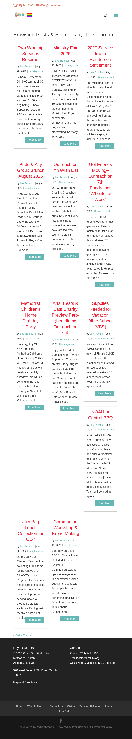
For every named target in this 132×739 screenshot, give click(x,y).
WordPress (79, 727)
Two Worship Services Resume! (30, 53)
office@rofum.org (88, 658)
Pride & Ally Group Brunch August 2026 (30, 170)
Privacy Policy (103, 727)
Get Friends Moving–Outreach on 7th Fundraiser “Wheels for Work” (100, 182)
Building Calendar (90, 706)
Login (108, 706)
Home (19, 706)
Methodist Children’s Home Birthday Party (31, 315)
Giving (71, 706)
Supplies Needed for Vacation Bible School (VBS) (100, 315)
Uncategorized (36, 71)
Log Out (64, 711)
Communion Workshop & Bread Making (65, 527)
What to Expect (36, 706)
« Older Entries (22, 635)
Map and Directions (25, 682)
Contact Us (56, 706)
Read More (34, 140)
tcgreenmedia (46, 727)
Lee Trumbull (27, 66)
